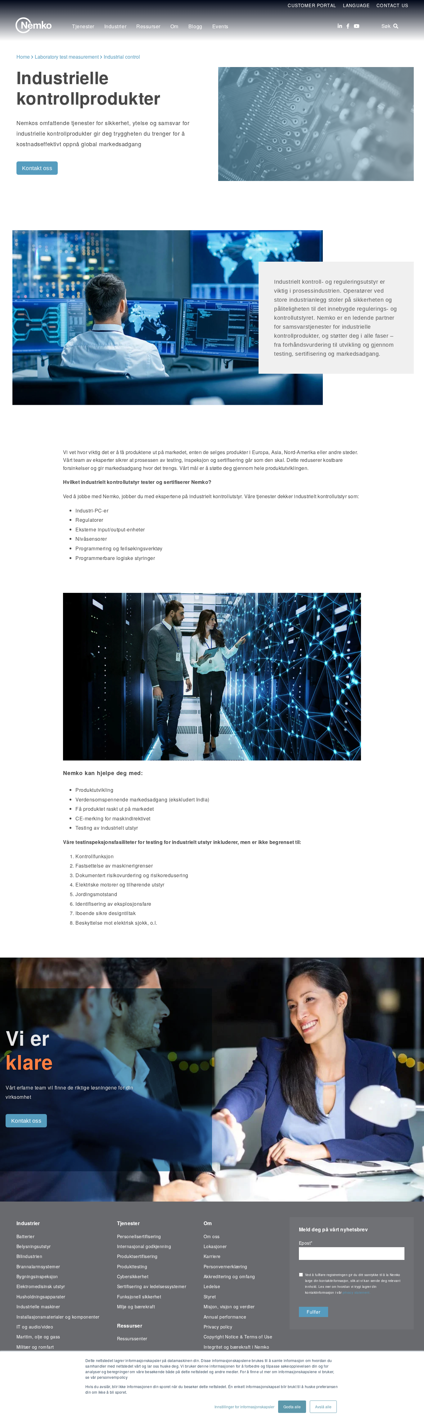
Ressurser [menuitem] (148, 26)
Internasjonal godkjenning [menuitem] (144, 1246)
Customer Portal (312, 5)
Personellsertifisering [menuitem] (139, 1236)
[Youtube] (356, 26)
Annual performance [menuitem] (225, 1317)
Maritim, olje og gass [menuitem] (38, 1336)
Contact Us (392, 5)
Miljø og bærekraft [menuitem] (136, 1306)
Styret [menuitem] (210, 1296)
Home (23, 56)
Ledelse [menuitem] (212, 1286)
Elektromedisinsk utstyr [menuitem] (40, 1286)
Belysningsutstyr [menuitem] (33, 1246)
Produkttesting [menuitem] (132, 1266)
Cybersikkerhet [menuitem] (133, 1276)
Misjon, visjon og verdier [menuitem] (229, 1306)
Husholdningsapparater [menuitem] (40, 1296)
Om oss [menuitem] (212, 1236)
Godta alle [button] (292, 1406)
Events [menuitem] (220, 26)
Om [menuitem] (174, 26)
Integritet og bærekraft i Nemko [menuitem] (236, 1347)
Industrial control (122, 56)
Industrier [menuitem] (115, 26)
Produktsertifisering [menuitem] (137, 1256)
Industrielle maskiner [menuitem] (38, 1306)
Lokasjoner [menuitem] (215, 1246)
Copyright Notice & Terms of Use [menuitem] (238, 1336)
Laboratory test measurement (67, 56)
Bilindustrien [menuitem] (29, 1256)
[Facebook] (348, 26)
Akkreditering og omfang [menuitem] (229, 1276)
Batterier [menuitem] (25, 1236)
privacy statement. (357, 1292)
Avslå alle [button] (323, 1406)
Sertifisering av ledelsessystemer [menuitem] (152, 1286)
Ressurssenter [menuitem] (132, 1338)
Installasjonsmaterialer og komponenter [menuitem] (58, 1317)
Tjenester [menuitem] (83, 26)
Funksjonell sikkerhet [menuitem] (139, 1296)
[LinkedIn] (340, 26)
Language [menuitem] (356, 5)
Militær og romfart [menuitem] (35, 1347)
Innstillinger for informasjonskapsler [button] (244, 1406)
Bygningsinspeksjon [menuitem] (37, 1276)
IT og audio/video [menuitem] (34, 1327)
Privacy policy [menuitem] (218, 1327)
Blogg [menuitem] (195, 26)
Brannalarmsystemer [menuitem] (38, 1266)
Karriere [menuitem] (212, 1256)
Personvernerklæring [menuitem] (225, 1266)
